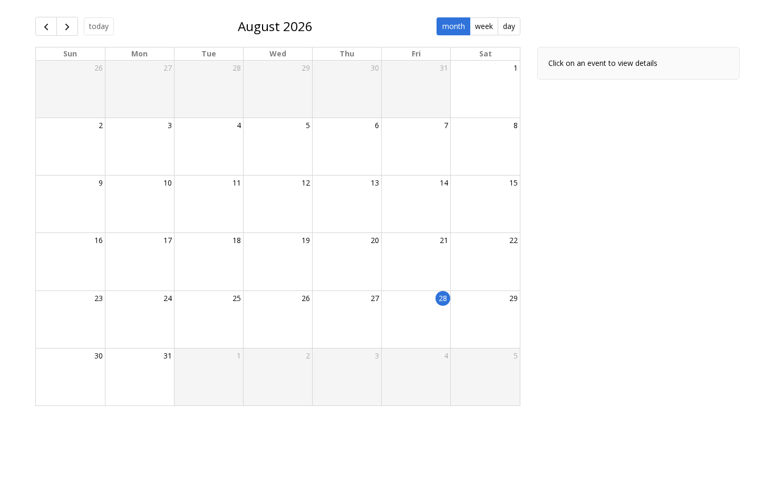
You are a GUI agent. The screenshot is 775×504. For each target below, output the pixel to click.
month (453, 26)
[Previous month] (46, 26)
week (484, 26)
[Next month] (67, 26)
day (509, 26)
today (99, 26)
